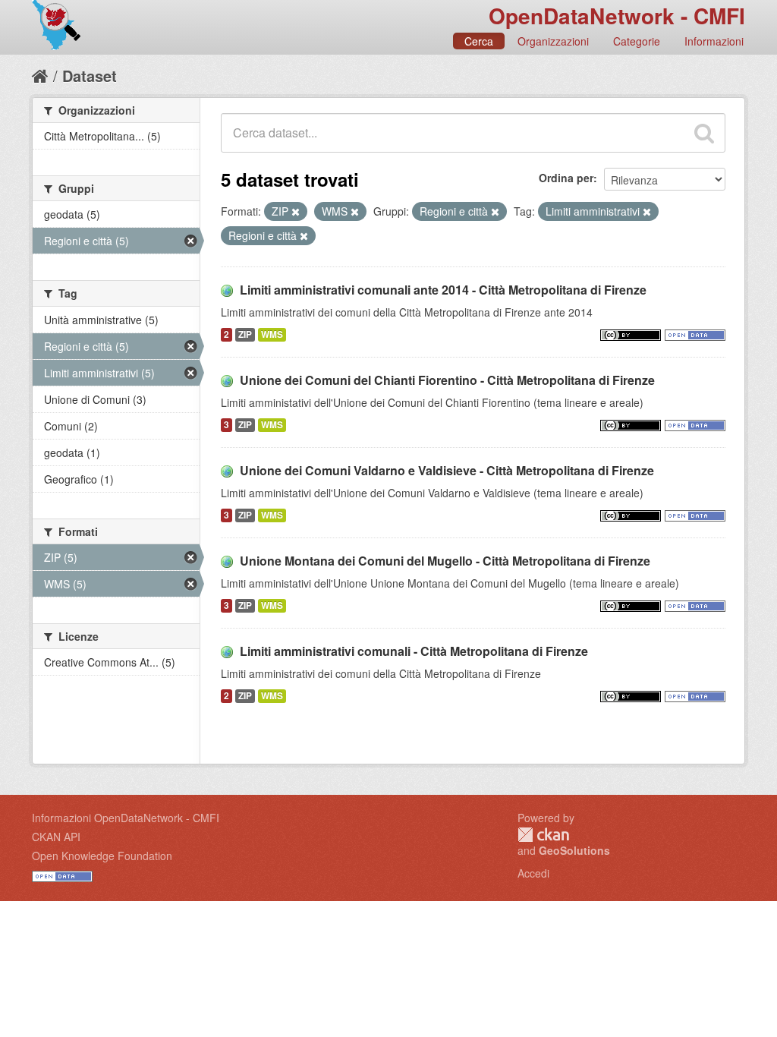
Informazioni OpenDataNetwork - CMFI (125, 817)
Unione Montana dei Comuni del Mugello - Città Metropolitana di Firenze (445, 560)
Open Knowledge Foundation (102, 855)
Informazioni (714, 41)
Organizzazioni (553, 41)
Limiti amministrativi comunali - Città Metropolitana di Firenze (414, 651)
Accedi (533, 873)
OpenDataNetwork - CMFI (617, 15)
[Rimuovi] (295, 212)
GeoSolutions (574, 850)
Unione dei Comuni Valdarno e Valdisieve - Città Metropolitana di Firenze (447, 470)
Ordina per (566, 177)
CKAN (543, 835)
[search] (704, 132)
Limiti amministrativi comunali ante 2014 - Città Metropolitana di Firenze (443, 289)
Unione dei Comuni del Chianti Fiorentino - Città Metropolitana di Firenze (447, 380)
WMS (272, 334)
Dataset (89, 76)
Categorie (636, 41)
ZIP (245, 334)
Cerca (478, 41)
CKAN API (56, 836)
